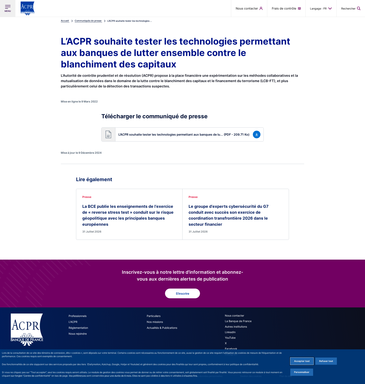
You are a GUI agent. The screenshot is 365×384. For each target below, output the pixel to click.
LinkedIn (230, 332)
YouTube (230, 337)
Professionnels (77, 316)
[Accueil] (27, 330)
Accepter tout (302, 361)
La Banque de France (238, 321)
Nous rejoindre (78, 333)
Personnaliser (301, 372)
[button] (351, 8)
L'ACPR (73, 321)
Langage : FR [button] (318, 8)
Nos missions (155, 321)
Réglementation (78, 327)
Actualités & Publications (162, 327)
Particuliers (153, 316)
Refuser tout (326, 361)
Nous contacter (234, 315)
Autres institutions (236, 326)
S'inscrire (182, 293)
